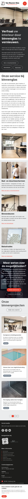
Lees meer (7, 492)
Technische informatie (8, 454)
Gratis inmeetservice (7, 460)
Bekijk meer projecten (14, 310)
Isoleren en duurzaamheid (8, 455)
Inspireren (5, 457)
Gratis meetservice (14, 289)
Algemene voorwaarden (7, 483)
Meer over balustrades (7, 256)
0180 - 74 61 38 (5, 473)
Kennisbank (5, 451)
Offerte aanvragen (7, 458)
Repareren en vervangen (8, 452)
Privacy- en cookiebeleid (18, 483)
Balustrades (18, 67)
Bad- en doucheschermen (10, 63)
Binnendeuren (7, 67)
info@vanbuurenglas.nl (7, 477)
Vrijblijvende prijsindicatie (14, 294)
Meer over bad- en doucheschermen (10, 190)
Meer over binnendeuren (7, 223)
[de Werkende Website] (2, 481)
